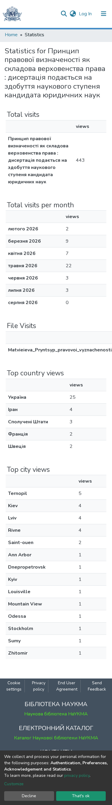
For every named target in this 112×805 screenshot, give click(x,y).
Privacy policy (38, 686)
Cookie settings (14, 686)
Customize (14, 784)
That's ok (81, 796)
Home (11, 34)
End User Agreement (66, 686)
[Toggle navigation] (103, 14)
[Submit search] (64, 14)
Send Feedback (97, 686)
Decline (29, 796)
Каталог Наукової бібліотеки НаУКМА (56, 738)
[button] (73, 13)
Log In (86, 13)
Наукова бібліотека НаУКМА (56, 714)
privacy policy (77, 775)
